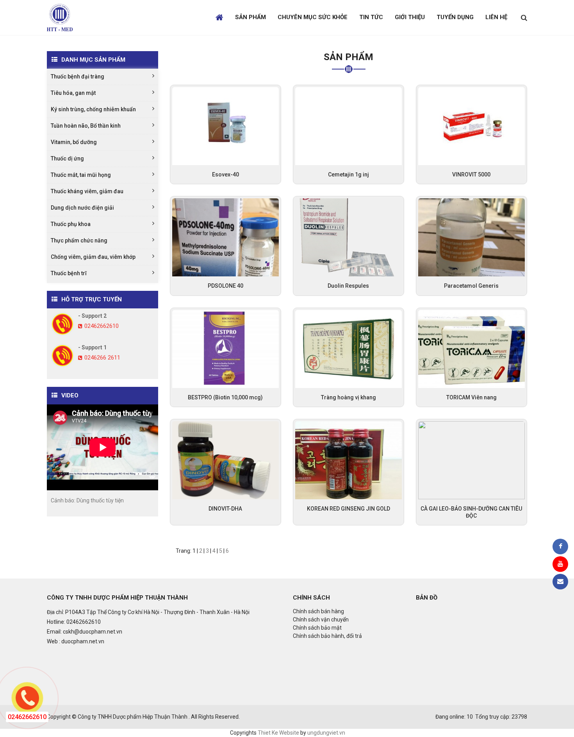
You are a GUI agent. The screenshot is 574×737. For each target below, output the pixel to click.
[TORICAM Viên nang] (471, 348)
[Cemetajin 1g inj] (348, 126)
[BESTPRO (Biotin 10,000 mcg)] (225, 348)
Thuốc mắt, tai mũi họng (81, 175)
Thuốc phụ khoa (71, 224)
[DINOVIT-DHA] (225, 460)
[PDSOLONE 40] (225, 237)
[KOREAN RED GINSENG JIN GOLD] (348, 460)
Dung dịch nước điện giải (82, 208)
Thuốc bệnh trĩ (69, 273)
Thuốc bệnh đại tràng (77, 76)
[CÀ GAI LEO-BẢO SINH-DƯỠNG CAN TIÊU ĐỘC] (471, 460)
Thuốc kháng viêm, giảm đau (87, 191)
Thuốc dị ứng (67, 158)
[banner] (60, 17)
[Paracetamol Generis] (471, 237)
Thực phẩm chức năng (79, 240)
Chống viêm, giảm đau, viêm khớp (93, 257)
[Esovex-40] (225, 126)
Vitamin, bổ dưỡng (74, 142)
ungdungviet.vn (326, 733)
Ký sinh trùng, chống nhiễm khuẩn (93, 109)
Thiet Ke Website (278, 733)
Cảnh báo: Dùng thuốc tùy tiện (87, 500)
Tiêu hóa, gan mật (73, 93)
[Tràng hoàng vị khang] (348, 348)
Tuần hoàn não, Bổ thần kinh (86, 126)
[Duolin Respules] (348, 237)
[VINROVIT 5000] (471, 126)
